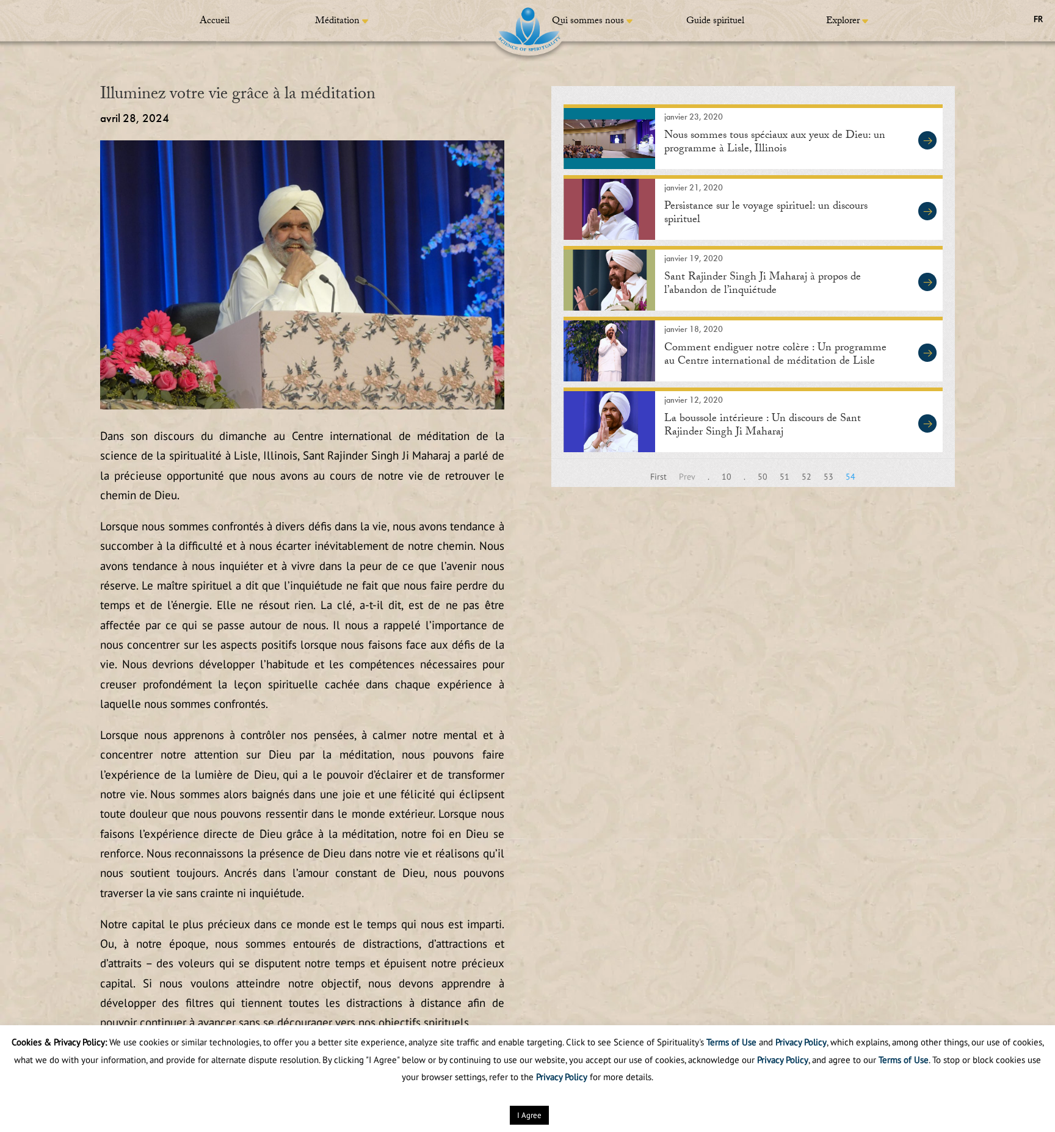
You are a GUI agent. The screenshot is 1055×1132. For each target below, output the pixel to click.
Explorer (843, 21)
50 (762, 476)
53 (828, 476)
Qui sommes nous (588, 21)
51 (784, 476)
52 (806, 476)
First (658, 476)
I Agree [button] (529, 1115)
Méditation (337, 21)
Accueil (215, 21)
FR (1038, 18)
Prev (687, 476)
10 (726, 476)
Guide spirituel (715, 21)
